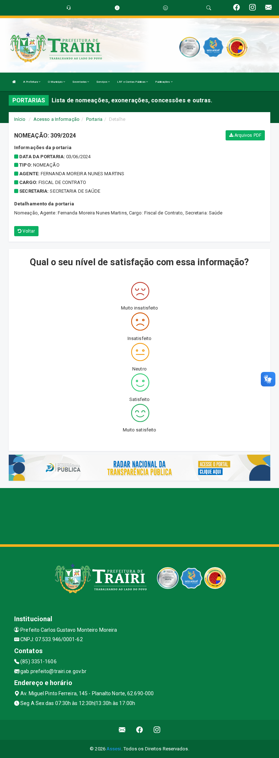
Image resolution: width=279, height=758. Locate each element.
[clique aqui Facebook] (139, 730)
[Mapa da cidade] (139, 515)
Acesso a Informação (56, 119)
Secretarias (79, 81)
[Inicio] (14, 82)
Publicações (162, 81)
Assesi (113, 748)
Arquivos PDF (247, 135)
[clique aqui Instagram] (157, 730)
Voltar (28, 231)
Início (20, 119)
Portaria (94, 119)
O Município (55, 81)
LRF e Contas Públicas (131, 81)
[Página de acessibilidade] (165, 8)
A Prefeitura (31, 81)
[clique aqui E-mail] (122, 730)
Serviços (102, 81)
